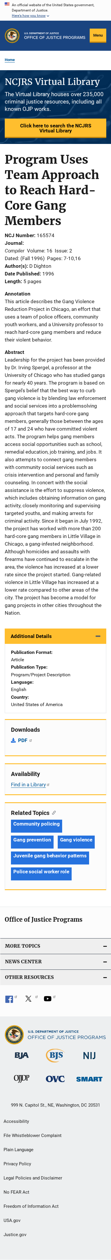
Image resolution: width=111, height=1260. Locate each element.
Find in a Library (28, 785)
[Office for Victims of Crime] (55, 1083)
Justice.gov (15, 1234)
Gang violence (76, 840)
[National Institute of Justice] (89, 1060)
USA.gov (12, 1220)
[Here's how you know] (55, 10)
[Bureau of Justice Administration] (22, 1060)
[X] (30, 1000)
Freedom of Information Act (31, 1206)
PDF (23, 740)
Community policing (36, 824)
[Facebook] (11, 1000)
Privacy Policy (17, 1164)
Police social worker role (41, 872)
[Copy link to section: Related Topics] (52, 812)
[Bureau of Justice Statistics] (55, 1064)
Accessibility (16, 1121)
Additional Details (31, 636)
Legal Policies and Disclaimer (33, 1178)
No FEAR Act (16, 1192)
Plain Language (18, 1149)
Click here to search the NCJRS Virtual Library (55, 128)
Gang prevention (32, 840)
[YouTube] (49, 1000)
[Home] (54, 35)
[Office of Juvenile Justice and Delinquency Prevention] (21, 1084)
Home (10, 60)
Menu (98, 35)
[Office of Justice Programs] (12, 35)
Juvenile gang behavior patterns (50, 856)
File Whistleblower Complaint (33, 1135)
